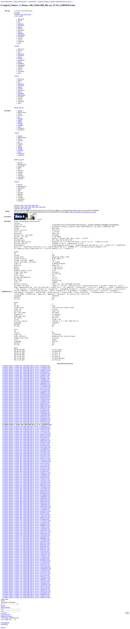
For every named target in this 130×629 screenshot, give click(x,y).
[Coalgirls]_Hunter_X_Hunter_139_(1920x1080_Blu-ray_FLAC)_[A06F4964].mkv (26, 583)
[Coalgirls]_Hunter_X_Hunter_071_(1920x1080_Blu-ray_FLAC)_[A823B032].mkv (26, 474)
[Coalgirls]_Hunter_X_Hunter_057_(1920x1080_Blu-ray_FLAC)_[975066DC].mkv (26, 452)
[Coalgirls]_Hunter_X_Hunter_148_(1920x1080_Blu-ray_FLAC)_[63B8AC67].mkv (26, 597)
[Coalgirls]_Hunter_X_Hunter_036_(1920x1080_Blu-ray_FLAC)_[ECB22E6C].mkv (26, 418)
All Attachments (23, 221)
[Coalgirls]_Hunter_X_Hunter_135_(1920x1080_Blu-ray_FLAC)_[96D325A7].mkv (26, 576)
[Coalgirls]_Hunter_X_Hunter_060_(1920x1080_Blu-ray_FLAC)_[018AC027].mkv (26, 456)
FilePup (20, 27)
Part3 (29, 14)
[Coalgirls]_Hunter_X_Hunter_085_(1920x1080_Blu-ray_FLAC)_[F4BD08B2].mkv (26, 496)
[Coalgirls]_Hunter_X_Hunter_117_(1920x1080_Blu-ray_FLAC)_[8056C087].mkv (26, 548)
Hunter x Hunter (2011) (20, 1)
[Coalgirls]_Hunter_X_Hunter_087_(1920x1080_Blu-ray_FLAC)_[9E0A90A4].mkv (26, 500)
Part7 (44, 207)
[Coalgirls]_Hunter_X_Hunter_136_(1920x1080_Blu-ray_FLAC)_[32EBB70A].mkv (26, 578)
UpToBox (20, 125)
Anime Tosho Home (6, 1)
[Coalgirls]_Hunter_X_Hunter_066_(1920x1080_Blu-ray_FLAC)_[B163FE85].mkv (26, 466)
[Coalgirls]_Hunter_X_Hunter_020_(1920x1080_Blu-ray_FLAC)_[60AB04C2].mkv (26, 394)
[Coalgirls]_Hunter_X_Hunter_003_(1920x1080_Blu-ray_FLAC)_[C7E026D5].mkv (26, 369)
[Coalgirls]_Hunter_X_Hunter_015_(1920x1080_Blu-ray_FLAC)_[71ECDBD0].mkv (26, 386)
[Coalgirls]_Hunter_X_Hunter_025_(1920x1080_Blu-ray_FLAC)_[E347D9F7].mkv (26, 402)
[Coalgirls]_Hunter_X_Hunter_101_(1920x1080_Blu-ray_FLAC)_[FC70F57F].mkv (26, 522)
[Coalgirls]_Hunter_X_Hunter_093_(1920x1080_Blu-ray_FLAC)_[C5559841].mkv (26, 509)
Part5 (36, 205)
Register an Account (6, 616)
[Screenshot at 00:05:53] (31, 219)
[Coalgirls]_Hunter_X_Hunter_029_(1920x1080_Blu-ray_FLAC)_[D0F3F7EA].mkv (26, 407)
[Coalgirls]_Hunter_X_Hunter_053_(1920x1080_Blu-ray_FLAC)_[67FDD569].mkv (26, 445)
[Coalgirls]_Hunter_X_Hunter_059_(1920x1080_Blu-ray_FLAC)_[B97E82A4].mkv (26, 455)
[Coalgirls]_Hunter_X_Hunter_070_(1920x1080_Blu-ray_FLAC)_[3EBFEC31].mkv (26, 472)
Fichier (19, 167)
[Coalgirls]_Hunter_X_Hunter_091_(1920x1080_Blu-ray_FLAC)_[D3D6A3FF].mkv (26, 506)
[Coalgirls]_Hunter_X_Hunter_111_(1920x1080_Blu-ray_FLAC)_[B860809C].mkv (26, 538)
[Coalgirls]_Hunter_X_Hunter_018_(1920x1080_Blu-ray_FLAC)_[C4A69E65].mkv (26, 391)
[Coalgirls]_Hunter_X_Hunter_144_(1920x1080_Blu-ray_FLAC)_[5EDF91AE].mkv (26, 591)
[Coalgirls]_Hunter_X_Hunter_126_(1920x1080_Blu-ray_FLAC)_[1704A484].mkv (26, 562)
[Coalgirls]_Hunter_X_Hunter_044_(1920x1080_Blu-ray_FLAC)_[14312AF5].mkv (26, 431)
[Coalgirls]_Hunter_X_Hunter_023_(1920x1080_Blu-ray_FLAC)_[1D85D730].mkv (26, 399)
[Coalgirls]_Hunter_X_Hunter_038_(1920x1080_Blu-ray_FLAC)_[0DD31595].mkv (26, 421)
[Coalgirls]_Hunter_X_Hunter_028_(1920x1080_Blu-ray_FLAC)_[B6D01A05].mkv (26, 405)
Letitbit (20, 120)
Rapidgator (21, 33)
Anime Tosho (4, 599)
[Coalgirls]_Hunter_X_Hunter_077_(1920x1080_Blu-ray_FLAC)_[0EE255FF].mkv (26, 484)
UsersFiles (17, 13)
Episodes (7, 607)
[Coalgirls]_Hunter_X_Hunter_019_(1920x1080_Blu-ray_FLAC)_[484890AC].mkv (26, 392)
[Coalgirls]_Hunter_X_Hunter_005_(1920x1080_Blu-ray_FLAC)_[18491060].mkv (25, 372)
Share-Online (21, 35)
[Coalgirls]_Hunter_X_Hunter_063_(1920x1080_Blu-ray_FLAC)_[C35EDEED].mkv (26, 461)
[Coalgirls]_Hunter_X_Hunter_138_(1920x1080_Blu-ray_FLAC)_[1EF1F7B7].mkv (26, 581)
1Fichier (20, 110)
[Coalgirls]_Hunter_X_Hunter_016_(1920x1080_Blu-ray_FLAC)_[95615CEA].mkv (26, 388)
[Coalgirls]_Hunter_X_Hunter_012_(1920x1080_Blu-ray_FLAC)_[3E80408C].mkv (26, 383)
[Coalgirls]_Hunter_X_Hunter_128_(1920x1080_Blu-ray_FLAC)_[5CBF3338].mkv (26, 565)
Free (19, 117)
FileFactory (21, 24)
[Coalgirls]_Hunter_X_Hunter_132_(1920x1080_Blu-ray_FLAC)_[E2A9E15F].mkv (26, 572)
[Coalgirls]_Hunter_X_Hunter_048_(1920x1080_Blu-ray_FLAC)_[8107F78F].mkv (26, 437)
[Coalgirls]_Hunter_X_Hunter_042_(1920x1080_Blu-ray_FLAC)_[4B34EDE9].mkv (26, 428)
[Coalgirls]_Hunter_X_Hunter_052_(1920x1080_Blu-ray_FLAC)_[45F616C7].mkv (26, 444)
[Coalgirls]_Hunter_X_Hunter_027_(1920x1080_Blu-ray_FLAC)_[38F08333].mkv (26, 404)
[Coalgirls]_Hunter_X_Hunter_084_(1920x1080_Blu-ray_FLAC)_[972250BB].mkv (26, 495)
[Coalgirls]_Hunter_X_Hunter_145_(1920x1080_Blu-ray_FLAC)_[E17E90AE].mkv (26, 592)
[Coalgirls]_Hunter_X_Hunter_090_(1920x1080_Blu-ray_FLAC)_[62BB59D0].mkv (26, 504)
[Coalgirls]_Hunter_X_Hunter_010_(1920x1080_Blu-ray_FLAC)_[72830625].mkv (25, 380)
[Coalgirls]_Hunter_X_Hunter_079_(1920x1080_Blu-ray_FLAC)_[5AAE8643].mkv (26, 487)
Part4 (33, 205)
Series (2, 607)
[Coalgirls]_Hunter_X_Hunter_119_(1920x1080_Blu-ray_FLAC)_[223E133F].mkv (26, 551)
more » (40, 219)
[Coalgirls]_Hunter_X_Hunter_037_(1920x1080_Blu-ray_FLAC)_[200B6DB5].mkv (26, 420)
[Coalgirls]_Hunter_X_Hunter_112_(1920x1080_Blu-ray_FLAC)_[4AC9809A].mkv (26, 540)
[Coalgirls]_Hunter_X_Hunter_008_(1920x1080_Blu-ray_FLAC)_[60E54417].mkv (26, 377)
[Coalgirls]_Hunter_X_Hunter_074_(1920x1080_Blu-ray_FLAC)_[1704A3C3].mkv (26, 479)
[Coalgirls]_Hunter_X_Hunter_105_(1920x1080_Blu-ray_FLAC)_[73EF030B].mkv (26, 528)
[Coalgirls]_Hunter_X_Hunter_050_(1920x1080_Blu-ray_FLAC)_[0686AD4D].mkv (26, 440)
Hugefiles (20, 118)
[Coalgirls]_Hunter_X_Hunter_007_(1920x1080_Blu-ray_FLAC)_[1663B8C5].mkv (26, 375)
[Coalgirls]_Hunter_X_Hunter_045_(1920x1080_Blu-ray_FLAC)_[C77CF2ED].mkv (26, 432)
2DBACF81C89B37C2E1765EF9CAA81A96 (82, 212)
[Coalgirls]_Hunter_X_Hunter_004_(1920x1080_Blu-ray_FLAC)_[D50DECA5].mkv (26, 370)
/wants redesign (5, 622)
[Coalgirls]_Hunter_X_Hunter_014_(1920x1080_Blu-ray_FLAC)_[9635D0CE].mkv (26, 384)
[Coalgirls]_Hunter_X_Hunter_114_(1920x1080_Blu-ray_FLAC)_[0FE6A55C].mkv (26, 543)
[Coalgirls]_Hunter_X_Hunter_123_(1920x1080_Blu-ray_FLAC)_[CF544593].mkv (26, 557)
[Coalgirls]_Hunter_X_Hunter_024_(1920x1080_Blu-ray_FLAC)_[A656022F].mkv (26, 400)
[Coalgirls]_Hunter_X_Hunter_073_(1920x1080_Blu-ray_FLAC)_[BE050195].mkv (26, 477)
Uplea (19, 126)
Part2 (25, 14)
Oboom (20, 32)
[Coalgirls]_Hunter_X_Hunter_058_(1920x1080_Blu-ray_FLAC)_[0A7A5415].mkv (26, 453)
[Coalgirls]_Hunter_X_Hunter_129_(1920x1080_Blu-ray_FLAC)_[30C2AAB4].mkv (26, 567)
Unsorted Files (32, 1)
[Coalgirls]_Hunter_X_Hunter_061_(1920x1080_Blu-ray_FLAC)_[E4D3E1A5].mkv (26, 458)
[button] (37, 219)
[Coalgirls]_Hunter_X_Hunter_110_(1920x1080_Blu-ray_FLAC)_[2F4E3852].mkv (26, 536)
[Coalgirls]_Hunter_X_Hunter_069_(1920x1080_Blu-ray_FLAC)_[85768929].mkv (25, 471)
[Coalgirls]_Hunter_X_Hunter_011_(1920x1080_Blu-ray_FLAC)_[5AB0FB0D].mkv (26, 381)
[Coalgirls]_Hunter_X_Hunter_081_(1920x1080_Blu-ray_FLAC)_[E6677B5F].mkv (26, 490)
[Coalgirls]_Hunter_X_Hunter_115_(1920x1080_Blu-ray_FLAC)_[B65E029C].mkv (26, 544)
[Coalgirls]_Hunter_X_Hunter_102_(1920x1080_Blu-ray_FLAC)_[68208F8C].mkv (26, 524)
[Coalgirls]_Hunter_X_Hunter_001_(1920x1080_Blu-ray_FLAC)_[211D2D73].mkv (26, 365)
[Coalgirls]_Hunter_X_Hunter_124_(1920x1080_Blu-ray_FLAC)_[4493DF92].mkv (26, 559)
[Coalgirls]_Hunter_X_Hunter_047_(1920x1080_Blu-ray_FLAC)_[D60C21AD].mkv (26, 436)
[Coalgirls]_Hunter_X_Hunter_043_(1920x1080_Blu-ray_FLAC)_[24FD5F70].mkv (26, 429)
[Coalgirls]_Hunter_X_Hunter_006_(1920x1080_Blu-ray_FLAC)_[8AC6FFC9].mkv (26, 373)
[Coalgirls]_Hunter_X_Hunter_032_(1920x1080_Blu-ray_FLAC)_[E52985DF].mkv (26, 412)
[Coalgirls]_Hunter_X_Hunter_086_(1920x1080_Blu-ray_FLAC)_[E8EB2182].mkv (26, 498)
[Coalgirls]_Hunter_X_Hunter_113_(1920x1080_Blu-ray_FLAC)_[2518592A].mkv (26, 541)
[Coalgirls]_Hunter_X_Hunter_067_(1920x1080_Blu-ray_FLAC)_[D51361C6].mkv (26, 468)
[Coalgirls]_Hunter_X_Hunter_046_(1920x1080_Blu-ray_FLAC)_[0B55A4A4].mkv (26, 434)
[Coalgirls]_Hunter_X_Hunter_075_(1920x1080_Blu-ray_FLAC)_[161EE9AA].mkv (26, 480)
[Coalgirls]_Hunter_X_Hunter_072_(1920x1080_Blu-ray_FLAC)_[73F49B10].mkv (26, 476)
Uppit (19, 43)
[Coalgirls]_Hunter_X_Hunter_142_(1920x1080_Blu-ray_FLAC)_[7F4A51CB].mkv (26, 588)
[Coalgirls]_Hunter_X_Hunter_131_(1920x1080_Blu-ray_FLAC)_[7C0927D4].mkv (26, 570)
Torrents (3, 606)
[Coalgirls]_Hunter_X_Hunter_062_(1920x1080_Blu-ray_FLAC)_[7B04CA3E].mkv (26, 460)
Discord (3, 627)
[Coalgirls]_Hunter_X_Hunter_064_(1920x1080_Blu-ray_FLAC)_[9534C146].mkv (26, 463)
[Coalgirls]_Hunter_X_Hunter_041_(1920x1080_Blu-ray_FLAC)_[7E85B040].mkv (26, 426)
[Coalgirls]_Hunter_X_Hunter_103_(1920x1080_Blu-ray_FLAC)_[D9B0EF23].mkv (26, 525)
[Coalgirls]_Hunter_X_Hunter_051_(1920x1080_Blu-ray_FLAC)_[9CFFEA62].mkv (26, 442)
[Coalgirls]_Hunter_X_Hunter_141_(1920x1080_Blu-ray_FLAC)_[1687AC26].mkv (26, 586)
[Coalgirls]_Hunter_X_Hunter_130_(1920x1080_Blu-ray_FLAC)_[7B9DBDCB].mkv (26, 568)
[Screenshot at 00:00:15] (19, 219)
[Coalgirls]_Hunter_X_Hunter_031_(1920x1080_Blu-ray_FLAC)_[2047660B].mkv (26, 410)
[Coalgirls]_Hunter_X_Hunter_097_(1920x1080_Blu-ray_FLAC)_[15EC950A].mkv (26, 516)
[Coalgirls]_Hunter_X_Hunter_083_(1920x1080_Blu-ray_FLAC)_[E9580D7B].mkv (26, 493)
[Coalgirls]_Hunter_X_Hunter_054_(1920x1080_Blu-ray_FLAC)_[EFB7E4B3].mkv (26, 447)
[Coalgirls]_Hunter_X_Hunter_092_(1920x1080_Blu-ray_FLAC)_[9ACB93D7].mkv (26, 508)
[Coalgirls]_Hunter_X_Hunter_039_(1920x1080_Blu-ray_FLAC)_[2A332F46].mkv (26, 423)
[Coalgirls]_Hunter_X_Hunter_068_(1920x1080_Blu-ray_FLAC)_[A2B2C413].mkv (26, 469)
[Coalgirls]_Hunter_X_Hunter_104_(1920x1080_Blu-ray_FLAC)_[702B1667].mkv (26, 527)
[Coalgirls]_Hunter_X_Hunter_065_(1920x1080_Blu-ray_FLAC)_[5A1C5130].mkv (26, 464)
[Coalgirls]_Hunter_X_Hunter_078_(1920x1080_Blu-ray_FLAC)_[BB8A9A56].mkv (26, 485)
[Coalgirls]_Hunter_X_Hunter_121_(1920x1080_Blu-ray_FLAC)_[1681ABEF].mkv (26, 554)
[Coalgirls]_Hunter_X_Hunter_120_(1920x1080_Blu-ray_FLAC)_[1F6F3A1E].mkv (26, 552)
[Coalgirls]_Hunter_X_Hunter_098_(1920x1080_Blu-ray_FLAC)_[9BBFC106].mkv (26, 517)
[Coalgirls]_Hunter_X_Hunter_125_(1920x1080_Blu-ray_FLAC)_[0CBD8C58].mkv (26, 560)
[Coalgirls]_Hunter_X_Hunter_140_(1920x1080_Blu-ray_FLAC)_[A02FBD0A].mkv (26, 584)
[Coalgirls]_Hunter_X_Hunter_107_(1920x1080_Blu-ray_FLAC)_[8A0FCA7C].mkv (26, 532)
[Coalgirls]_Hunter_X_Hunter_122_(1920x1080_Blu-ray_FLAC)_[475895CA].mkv (26, 556)
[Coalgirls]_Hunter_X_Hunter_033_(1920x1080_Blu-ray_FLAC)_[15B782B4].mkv (26, 413)
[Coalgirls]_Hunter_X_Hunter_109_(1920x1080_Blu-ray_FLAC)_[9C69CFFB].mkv (26, 535)
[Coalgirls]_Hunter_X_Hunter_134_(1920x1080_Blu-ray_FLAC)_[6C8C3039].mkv (26, 575)
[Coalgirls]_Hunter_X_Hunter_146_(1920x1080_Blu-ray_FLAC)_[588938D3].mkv (26, 594)
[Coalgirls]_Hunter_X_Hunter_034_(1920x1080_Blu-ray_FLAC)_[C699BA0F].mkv (26, 415)
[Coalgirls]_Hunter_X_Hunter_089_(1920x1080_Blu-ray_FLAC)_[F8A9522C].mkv (26, 503)
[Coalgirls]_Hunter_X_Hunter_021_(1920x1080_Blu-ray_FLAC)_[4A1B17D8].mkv (26, 396)
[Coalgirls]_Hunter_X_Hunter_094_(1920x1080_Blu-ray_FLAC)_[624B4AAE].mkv (26, 511)
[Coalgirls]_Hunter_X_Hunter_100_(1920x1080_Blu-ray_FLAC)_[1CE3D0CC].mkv (26, 520)
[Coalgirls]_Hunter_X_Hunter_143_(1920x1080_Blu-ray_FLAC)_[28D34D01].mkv (26, 589)
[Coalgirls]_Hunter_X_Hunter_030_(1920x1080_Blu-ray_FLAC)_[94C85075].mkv (26, 408)
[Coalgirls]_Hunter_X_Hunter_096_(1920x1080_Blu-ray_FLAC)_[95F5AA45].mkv (26, 514)
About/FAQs (4, 624)
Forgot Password (5, 614)
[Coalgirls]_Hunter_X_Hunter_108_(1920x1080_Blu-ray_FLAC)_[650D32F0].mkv (26, 533)
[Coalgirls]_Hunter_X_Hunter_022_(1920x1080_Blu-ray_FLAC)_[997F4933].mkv (26, 397)
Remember (4, 613)
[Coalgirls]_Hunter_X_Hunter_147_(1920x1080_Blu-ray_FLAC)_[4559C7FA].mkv (26, 595)
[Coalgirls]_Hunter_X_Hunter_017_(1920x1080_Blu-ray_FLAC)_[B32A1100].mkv (26, 389)
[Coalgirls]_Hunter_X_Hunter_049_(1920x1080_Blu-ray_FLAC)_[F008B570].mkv (26, 439)
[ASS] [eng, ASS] (34, 221)
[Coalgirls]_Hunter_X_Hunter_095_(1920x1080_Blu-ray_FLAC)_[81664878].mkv (25, 512)
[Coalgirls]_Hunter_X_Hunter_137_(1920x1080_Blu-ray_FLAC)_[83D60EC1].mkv (26, 580)
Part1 (22, 14)
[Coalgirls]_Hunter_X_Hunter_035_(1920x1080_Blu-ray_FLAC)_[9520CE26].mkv (26, 416)
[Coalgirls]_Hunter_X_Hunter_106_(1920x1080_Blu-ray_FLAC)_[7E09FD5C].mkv (26, 530)
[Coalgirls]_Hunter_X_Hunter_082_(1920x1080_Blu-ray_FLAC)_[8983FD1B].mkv (26, 492)
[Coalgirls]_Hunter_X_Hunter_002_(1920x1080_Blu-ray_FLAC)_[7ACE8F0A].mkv (26, 367)
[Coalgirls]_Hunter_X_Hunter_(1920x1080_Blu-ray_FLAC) (55, 1)
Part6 (40, 207)
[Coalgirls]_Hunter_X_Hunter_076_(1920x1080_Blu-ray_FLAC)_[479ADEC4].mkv (26, 482)
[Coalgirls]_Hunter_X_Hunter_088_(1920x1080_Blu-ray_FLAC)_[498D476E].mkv (26, 501)
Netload (20, 122)
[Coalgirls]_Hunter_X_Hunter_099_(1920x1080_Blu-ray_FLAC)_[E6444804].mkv (26, 519)
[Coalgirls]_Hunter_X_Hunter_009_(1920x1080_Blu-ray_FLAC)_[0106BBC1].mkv (26, 378)
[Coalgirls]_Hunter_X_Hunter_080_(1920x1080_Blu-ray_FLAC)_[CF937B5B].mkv (26, 488)
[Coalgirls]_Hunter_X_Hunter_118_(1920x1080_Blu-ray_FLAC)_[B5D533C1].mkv (26, 549)
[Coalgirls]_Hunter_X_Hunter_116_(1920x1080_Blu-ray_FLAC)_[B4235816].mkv (26, 546)
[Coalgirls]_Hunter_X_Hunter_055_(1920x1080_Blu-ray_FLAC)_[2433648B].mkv (26, 448)
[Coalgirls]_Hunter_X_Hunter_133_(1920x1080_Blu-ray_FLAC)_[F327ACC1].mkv (26, 573)
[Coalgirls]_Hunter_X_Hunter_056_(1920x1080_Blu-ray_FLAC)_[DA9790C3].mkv (26, 450)
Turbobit (20, 123)
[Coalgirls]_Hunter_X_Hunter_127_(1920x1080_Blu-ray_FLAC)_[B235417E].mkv (26, 564)
